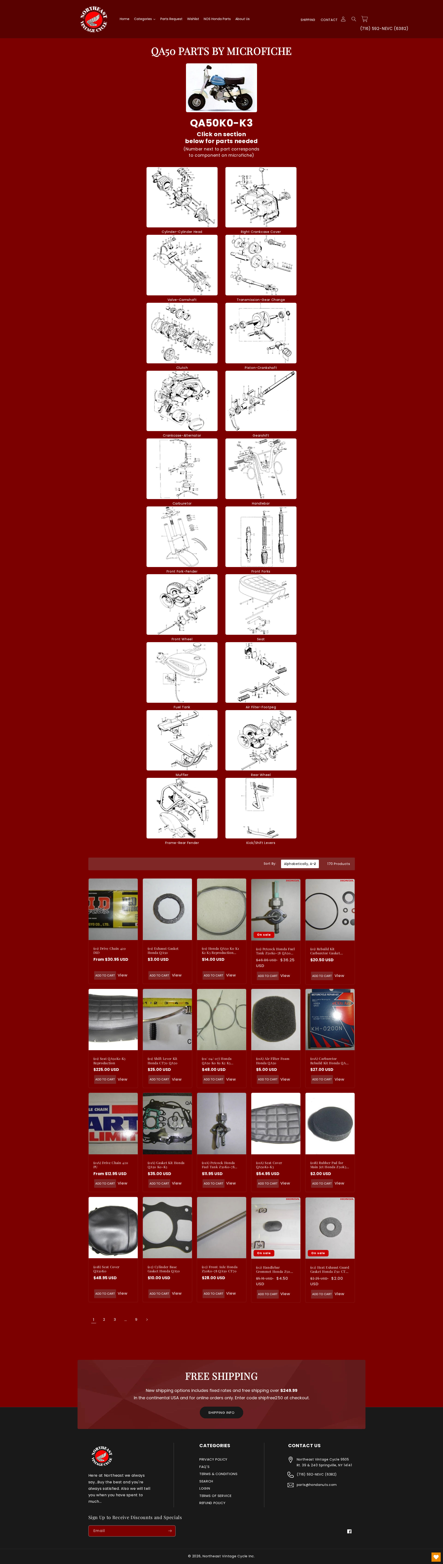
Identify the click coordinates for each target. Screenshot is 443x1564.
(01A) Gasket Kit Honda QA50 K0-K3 (166, 1165)
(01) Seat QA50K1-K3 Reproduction (109, 1061)
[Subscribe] (170, 1531)
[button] (353, 19)
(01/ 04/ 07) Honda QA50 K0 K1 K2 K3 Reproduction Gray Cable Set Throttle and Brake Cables (220, 1061)
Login (204, 1488)
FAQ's (204, 1466)
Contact (329, 20)
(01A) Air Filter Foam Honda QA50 (273, 1061)
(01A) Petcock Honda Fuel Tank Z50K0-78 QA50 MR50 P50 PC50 (219, 1165)
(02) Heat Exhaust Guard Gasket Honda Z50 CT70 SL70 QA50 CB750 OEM (330, 1269)
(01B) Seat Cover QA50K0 (106, 1269)
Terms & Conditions (218, 1474)
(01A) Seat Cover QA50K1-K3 (269, 1165)
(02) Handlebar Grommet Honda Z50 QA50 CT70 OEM (273, 1269)
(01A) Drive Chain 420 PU (110, 1165)
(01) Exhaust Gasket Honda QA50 (163, 951)
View (123, 975)
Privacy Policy (213, 1459)
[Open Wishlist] (436, 1557)
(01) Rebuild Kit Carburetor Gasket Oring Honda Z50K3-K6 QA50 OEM (329, 951)
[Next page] (146, 1319)
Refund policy (212, 1503)
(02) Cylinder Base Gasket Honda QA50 (164, 1269)
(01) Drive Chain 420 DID (109, 951)
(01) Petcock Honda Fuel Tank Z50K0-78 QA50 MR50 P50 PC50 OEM (275, 951)
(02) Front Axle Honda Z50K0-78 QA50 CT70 (220, 1269)
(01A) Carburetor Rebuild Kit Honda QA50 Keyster (330, 1061)
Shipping (308, 20)
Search (206, 1481)
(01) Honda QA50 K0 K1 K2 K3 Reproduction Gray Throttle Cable (220, 951)
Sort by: (270, 863)
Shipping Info (221, 1412)
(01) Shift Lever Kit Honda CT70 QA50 (163, 1061)
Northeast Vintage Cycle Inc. (229, 1556)
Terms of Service (215, 1495)
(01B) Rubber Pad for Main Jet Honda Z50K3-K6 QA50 (329, 1165)
